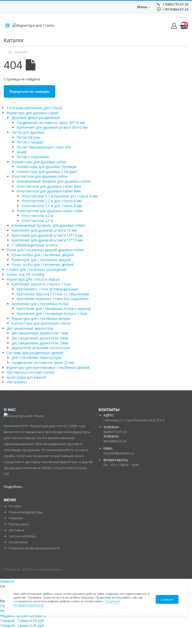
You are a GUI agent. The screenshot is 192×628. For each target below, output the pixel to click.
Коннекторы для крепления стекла (41, 323)
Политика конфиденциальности (34, 548)
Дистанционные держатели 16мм (40, 338)
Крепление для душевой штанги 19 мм (44, 230)
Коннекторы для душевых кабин (39, 161)
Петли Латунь (28, 137)
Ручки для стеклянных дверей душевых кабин (45, 249)
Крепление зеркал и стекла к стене (41, 284)
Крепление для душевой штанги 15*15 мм (47, 240)
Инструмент (16, 382)
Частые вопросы (22, 536)
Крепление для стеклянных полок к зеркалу (53, 308)
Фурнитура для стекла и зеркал (33, 279)
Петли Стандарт (30, 142)
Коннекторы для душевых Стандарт (47, 171)
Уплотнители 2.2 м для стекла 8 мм (52, 200)
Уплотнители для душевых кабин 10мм (49, 210)
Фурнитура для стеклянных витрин (41, 318)
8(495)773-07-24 (115, 432)
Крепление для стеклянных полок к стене (51, 313)
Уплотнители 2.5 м (37, 220)
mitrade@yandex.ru (119, 453)
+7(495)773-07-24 (175, 4)
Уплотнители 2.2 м (37, 215)
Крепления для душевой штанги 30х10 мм (52, 127)
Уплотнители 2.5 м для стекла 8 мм (52, 205)
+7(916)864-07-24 (175, 9)
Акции (21, 151)
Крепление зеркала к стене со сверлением (52, 294)
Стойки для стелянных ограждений (36, 269)
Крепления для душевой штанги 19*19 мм (47, 235)
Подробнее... (14, 486)
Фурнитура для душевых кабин (32, 112)
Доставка (16, 530)
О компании (18, 542)
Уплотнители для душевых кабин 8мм (48, 191)
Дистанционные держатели (29, 328)
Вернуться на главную (29, 91)
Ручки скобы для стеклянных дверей (43, 264)
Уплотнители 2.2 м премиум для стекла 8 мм (60, 196)
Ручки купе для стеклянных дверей (41, 259)
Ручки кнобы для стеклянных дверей (43, 254)
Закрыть (7, 581)
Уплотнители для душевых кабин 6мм (48, 186)
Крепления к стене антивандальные (47, 289)
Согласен (167, 599)
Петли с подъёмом (32, 156)
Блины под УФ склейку (25, 274)
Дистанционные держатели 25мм (40, 343)
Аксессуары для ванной (26, 377)
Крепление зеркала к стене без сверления (52, 298)
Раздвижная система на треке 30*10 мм (50, 122)
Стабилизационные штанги (35, 245)
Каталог (15, 506)
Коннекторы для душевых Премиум (46, 166)
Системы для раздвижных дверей (34, 352)
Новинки (16, 518)
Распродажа (18, 524)
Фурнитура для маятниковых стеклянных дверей (47, 367)
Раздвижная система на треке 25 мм (43, 362)
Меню (142, 6)
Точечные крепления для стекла (34, 107)
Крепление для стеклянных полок (40, 303)
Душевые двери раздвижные (36, 117)
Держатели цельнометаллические (41, 347)
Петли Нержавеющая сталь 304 (43, 147)
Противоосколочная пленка (30, 372)
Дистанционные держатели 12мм (40, 333)
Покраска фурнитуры (26, 512)
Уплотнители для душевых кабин (40, 176)
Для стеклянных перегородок (37, 357)
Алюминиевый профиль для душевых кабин (53, 181)
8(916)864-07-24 (115, 441)
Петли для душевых (28, 132)
